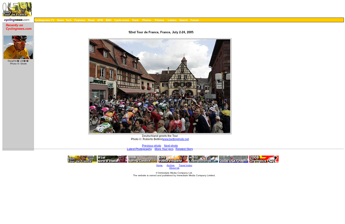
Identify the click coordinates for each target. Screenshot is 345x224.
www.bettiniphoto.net (175, 139)
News (60, 20)
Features (79, 20)
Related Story (184, 149)
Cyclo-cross (121, 20)
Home (159, 165)
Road (91, 20)
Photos (146, 20)
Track (135, 20)
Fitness (159, 20)
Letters (172, 20)
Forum (195, 20)
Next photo (171, 145)
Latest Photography (139, 149)
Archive (171, 165)
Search (183, 20)
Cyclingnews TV (44, 20)
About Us (174, 168)
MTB (100, 20)
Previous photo (151, 145)
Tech (69, 20)
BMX (108, 20)
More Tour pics (164, 149)
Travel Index (185, 165)
